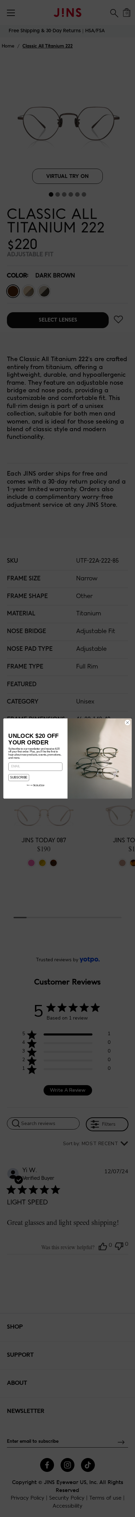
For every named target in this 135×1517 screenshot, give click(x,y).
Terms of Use (38, 785)
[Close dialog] (127, 722)
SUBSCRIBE (18, 777)
